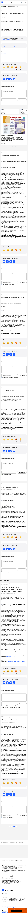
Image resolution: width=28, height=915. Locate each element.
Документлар (4, 842)
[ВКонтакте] (4, 79)
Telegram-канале (7, 39)
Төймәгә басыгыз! (16, 911)
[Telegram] (10, 79)
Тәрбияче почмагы (5, 10)
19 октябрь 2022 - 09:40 (5, 722)
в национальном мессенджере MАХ (11, 45)
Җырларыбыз (13, 842)
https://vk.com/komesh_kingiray (16, 661)
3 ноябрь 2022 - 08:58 (5, 15)
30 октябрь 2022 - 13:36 (5, 392)
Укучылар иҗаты (23, 842)
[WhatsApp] (14, 79)
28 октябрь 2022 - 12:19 (5, 489)
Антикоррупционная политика (9, 906)
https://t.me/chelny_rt (11, 656)
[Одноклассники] (7, 79)
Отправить (22, 100)
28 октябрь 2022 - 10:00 (5, 593)
